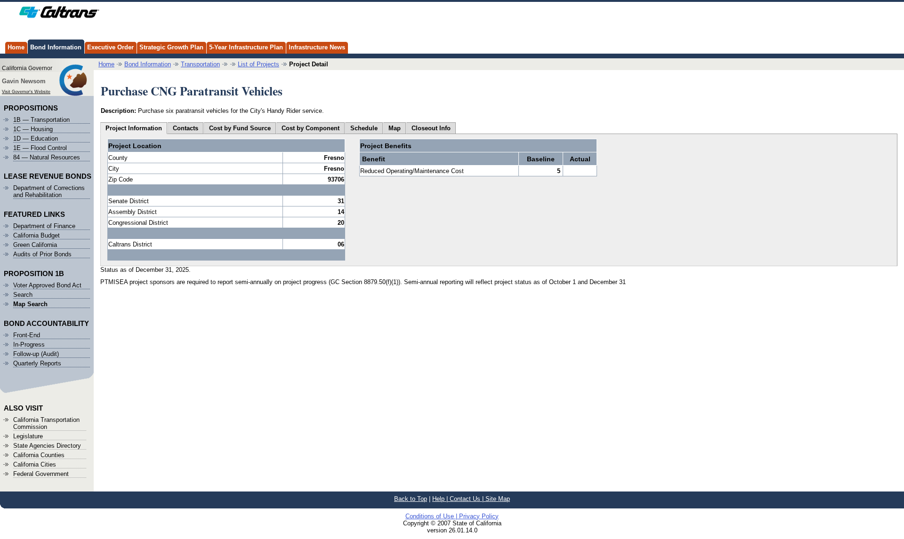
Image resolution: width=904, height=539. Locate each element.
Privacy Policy (479, 516)
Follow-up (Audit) (36, 353)
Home (16, 47)
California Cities (34, 464)
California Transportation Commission (46, 423)
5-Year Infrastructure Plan (246, 47)
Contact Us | (467, 498)
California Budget (36, 235)
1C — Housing (33, 129)
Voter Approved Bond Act (47, 285)
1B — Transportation (41, 119)
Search (22, 294)
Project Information (133, 128)
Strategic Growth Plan (171, 47)
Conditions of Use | (432, 516)
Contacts (185, 128)
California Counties (39, 455)
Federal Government (41, 473)
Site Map (497, 498)
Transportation (200, 64)
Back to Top (410, 498)
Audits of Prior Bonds (42, 254)
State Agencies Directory (47, 445)
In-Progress (29, 344)
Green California (35, 244)
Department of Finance (44, 226)
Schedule (364, 128)
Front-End (26, 335)
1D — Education (35, 138)
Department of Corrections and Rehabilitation (49, 191)
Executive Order (110, 47)
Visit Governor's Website (26, 91)
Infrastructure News (317, 47)
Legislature (28, 436)
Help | (441, 498)
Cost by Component (310, 128)
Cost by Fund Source (240, 128)
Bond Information (55, 47)
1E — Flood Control (40, 147)
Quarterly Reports (37, 363)
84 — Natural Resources (46, 157)
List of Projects (258, 64)
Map (394, 128)
